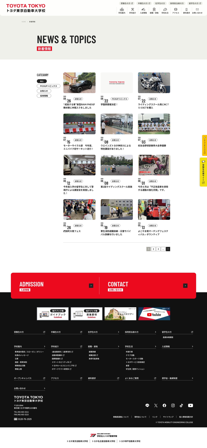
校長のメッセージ (22, 355)
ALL (42, 81)
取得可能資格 (94, 358)
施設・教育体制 (21, 362)
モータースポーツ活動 (134, 358)
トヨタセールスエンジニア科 (63, 365)
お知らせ (44, 90)
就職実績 (92, 351)
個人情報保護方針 (186, 416)
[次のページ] (168, 249)
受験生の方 (125, 3)
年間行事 (129, 351)
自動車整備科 (57, 355)
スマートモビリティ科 (60, 362)
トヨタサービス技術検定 (135, 362)
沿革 (16, 358)
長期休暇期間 (168, 337)
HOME (24, 22)
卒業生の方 (143, 3)
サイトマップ (168, 416)
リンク (154, 416)
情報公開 (18, 369)
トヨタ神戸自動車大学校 (129, 441)
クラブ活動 (130, 355)
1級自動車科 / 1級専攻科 (61, 351)
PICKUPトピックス (48, 86)
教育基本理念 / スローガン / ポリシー (29, 351)
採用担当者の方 (177, 3)
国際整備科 (56, 358)
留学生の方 (194, 3)
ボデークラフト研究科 (60, 369)
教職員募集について (121, 416)
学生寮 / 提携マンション (135, 369)
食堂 (127, 365)
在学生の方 (160, 3)
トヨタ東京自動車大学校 (77, 441)
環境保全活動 (20, 365)
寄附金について (140, 416)
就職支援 (92, 355)
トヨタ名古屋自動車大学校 (103, 441)
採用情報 (44, 95)
